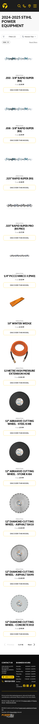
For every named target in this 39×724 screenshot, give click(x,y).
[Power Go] (19, 715)
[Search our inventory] (19, 6)
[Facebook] (24, 685)
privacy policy (27, 701)
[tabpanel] (25, 674)
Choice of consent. (11, 702)
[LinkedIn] (34, 685)
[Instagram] (27, 685)
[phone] (24, 6)
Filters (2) (12, 37)
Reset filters (33, 42)
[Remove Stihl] (8, 42)
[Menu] (35, 6)
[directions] (30, 6)
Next (30, 645)
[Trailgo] (5, 6)
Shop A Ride (13, 712)
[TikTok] (31, 685)
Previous (10, 645)
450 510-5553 (10, 681)
